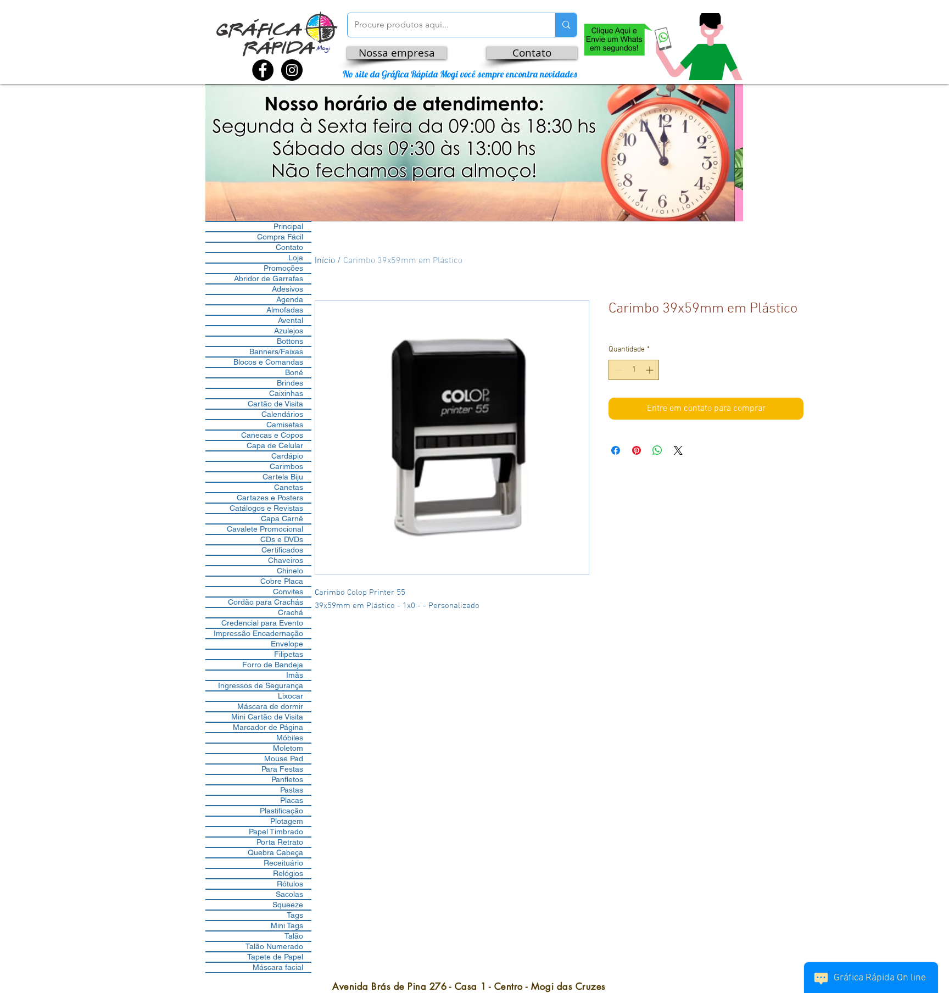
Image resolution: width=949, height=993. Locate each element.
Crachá (290, 612)
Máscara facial (278, 967)
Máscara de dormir (270, 706)
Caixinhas (286, 393)
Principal (288, 226)
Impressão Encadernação (258, 633)
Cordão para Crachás (265, 602)
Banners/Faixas (276, 351)
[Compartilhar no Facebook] (615, 450)
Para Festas (282, 769)
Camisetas (284, 424)
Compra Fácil (280, 236)
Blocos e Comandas (268, 362)
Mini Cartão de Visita (267, 716)
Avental (290, 320)
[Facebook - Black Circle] (262, 70)
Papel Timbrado (276, 831)
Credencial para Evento (262, 622)
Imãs (294, 675)
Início (325, 260)
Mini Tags (287, 925)
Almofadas (284, 309)
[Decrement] (617, 370)
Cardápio (287, 455)
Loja (295, 257)
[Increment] (650, 370)
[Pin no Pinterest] (636, 450)
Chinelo (290, 570)
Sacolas (289, 894)
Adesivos (287, 288)
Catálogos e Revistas (266, 508)
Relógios (288, 873)
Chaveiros (285, 560)
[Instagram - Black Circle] (292, 70)
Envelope (287, 643)
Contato (289, 247)
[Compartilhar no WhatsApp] (657, 450)
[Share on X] (678, 450)
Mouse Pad (283, 758)
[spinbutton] (634, 370)
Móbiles (289, 737)
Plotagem (286, 821)
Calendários (282, 414)
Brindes (290, 382)
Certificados (282, 549)
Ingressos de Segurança (260, 685)
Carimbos (286, 466)
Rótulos (290, 883)
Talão (293, 935)
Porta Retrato (279, 842)
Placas (291, 800)
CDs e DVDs (281, 539)
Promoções (283, 268)
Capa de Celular (275, 445)
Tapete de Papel (275, 956)
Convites (288, 591)
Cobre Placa (281, 581)
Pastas (291, 789)
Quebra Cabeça (275, 852)
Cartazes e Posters (270, 497)
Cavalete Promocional (265, 529)
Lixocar (290, 695)
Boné (294, 372)
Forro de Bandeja (272, 664)
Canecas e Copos (272, 435)
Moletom (288, 748)
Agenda (289, 299)
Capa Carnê (282, 518)
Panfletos (287, 779)
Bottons (290, 341)
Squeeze (287, 904)
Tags (295, 915)
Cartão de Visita (275, 403)
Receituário (283, 862)
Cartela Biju (283, 476)
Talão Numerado (274, 946)
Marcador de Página (268, 727)
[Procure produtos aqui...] (566, 25)
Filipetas (288, 654)
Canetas (288, 487)
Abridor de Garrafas (268, 278)
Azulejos (288, 330)
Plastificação (281, 810)
